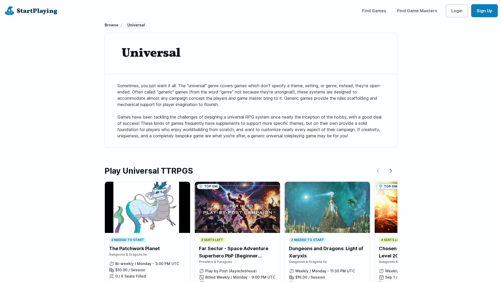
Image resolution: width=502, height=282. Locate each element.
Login (457, 10)
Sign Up (484, 10)
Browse (111, 25)
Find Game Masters (417, 10)
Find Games (374, 10)
